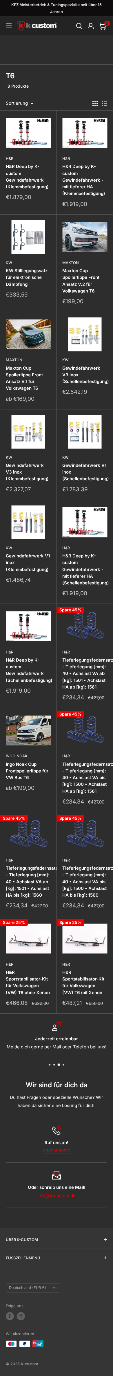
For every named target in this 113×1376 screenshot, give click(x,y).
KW (9, 262)
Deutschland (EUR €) (27, 1287)
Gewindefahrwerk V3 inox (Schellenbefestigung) (84, 374)
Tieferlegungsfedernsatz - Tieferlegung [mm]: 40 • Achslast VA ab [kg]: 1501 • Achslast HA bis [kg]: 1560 (28, 881)
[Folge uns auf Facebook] (10, 1316)
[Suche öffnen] (79, 26)
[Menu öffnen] (9, 26)
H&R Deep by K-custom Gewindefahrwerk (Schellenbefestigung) (28, 670)
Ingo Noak (17, 756)
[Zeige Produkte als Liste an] (104, 103)
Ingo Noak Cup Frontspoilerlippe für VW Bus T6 (27, 771)
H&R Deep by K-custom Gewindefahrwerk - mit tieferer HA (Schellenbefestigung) (84, 569)
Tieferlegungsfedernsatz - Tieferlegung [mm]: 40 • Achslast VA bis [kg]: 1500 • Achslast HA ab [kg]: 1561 (84, 777)
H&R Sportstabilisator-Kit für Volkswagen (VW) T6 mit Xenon (83, 982)
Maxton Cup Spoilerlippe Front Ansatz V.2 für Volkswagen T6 (80, 281)
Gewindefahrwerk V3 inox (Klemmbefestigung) (27, 472)
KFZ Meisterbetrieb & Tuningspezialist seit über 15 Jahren (56, 8)
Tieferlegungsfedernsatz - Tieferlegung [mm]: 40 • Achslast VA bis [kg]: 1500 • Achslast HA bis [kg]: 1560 (84, 881)
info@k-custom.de (56, 1195)
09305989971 (56, 1150)
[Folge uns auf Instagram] (21, 1316)
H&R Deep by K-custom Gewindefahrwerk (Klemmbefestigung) (27, 176)
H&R (9, 158)
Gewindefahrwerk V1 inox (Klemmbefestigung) (28, 562)
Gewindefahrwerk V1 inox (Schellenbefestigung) (84, 472)
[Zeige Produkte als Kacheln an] (95, 103)
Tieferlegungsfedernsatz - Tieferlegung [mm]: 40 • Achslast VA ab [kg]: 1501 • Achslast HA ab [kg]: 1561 (84, 673)
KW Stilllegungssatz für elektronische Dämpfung (27, 277)
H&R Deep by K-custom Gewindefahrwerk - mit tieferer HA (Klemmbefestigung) (83, 180)
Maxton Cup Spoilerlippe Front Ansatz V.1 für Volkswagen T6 (24, 378)
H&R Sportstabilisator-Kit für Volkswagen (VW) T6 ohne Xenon (28, 982)
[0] (102, 26)
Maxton (70, 262)
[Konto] (91, 26)
